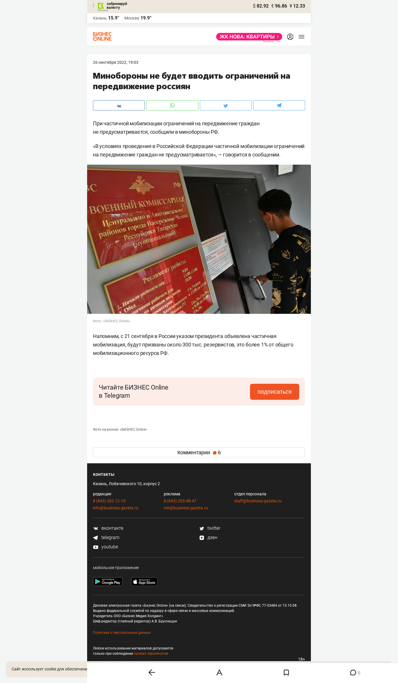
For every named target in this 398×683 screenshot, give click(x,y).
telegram (109, 537)
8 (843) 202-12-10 (109, 501)
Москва (131, 18)
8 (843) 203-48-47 (180, 501)
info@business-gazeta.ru (115, 508)
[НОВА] (247, 37)
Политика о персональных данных (122, 633)
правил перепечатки (151, 654)
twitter (213, 528)
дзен (211, 537)
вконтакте (111, 528)
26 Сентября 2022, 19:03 (115, 62)
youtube (109, 547)
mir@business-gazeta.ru (186, 508)
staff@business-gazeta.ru (257, 501)
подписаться (275, 391)
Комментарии (199, 452)
